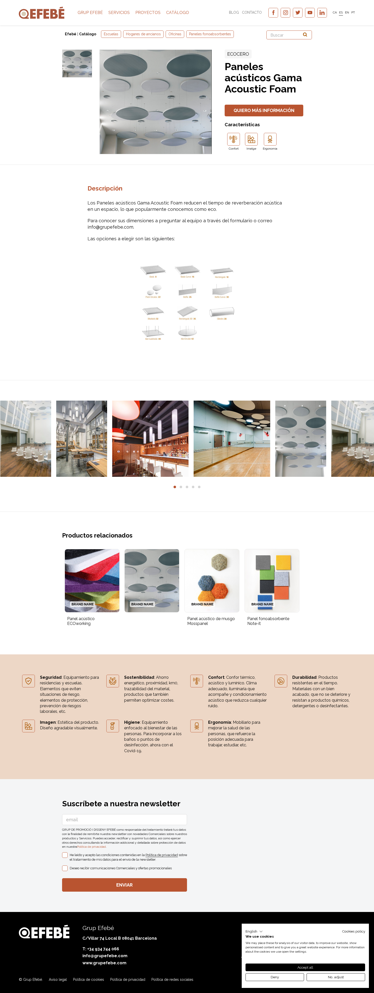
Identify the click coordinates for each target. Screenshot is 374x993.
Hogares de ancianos (143, 34)
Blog (234, 12)
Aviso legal (58, 980)
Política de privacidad (91, 846)
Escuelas (111, 34)
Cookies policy (353, 931)
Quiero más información (264, 110)
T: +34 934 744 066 (100, 949)
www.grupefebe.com (104, 962)
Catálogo (177, 12)
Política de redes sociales (172, 980)
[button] (175, 487)
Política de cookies (88, 980)
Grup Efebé (90, 12)
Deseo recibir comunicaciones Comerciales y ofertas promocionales (121, 868)
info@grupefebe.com (104, 955)
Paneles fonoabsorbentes (210, 34)
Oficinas (174, 34)
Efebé (70, 34)
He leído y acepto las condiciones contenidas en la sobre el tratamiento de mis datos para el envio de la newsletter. (128, 857)
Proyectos (148, 12)
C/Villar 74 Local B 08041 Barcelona (119, 938)
